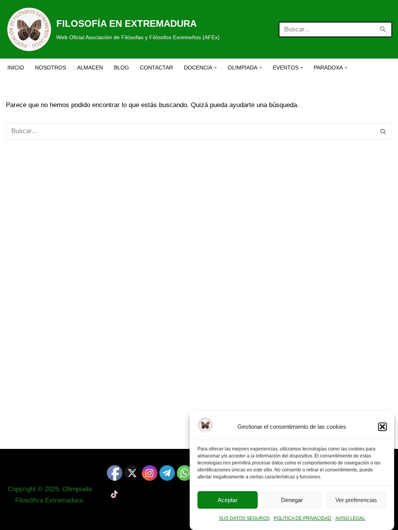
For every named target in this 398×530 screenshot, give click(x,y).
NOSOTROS (50, 68)
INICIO (15, 68)
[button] (382, 427)
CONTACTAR (156, 68)
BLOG (121, 68)
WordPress (100, 519)
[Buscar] (383, 29)
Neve (13, 519)
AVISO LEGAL (350, 518)
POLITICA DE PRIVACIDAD (303, 518)
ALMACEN (90, 68)
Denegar (292, 500)
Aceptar (227, 500)
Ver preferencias (356, 500)
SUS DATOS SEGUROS (244, 518)
